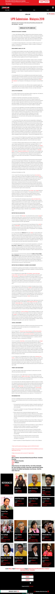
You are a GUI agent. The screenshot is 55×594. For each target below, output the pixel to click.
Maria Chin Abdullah (18, 469)
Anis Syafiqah (29, 273)
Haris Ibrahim (37, 175)
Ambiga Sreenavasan (16, 465)
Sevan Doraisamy (28, 331)
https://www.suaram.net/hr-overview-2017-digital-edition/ (23, 453)
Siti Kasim (24, 215)
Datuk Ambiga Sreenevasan (32, 301)
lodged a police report (26, 376)
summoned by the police (29, 333)
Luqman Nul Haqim (36, 273)
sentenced (37, 356)
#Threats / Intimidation (38, 457)
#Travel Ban (14, 459)
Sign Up (27, 580)
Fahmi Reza (22, 341)
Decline (47, 2)
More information (8, 4)
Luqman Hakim (15, 274)
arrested (40, 145)
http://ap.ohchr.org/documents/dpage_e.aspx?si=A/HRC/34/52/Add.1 (25, 446)
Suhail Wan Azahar (23, 274)
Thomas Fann (22, 331)
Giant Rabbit (31, 586)
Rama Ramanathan (37, 331)
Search (48, 10)
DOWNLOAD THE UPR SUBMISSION (27, 28)
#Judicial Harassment (29, 457)
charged (37, 190)
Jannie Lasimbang (24, 311)
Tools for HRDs (7, 10)
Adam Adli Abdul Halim (36, 198)
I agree (41, 2)
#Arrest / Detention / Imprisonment (18, 457)
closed (28, 296)
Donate (21, 10)
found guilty (15, 276)
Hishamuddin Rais (18, 303)
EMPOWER (17, 225)
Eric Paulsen (31, 190)
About (34, 10)
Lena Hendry (23, 467)
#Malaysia (17, 462)
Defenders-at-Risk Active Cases (40, 591)
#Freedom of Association (19, 461)
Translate (52, 13)
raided (39, 224)
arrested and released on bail (23, 151)
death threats (20, 386)
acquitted (33, 208)
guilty (40, 176)
